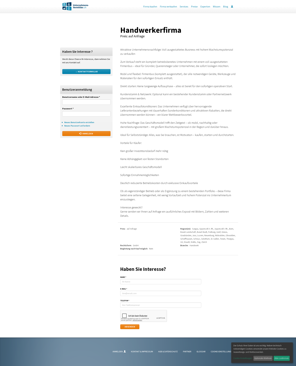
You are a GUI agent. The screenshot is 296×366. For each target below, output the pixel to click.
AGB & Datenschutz (168, 351)
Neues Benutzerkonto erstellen (79, 122)
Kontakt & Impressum (142, 351)
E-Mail (123, 289)
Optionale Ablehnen (263, 358)
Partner (187, 351)
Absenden (130, 326)
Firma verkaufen (168, 6)
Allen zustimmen (281, 358)
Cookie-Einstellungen (222, 351)
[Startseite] (73, 6)
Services (184, 6)
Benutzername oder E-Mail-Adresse (81, 97)
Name (123, 277)
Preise (194, 6)
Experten (205, 6)
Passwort (68, 108)
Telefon (124, 300)
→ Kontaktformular (86, 71)
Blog (225, 6)
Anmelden (87, 133)
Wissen (216, 6)
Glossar (201, 351)
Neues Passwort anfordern (77, 125)
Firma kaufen (150, 6)
